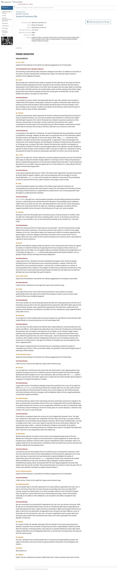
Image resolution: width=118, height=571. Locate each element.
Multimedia (5, 23)
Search (4, 35)
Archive (4, 15)
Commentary (5, 26)
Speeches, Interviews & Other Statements (7, 19)
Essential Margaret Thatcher (7, 12)
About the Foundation (5, 31)
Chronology (5, 28)
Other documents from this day (99, 22)
